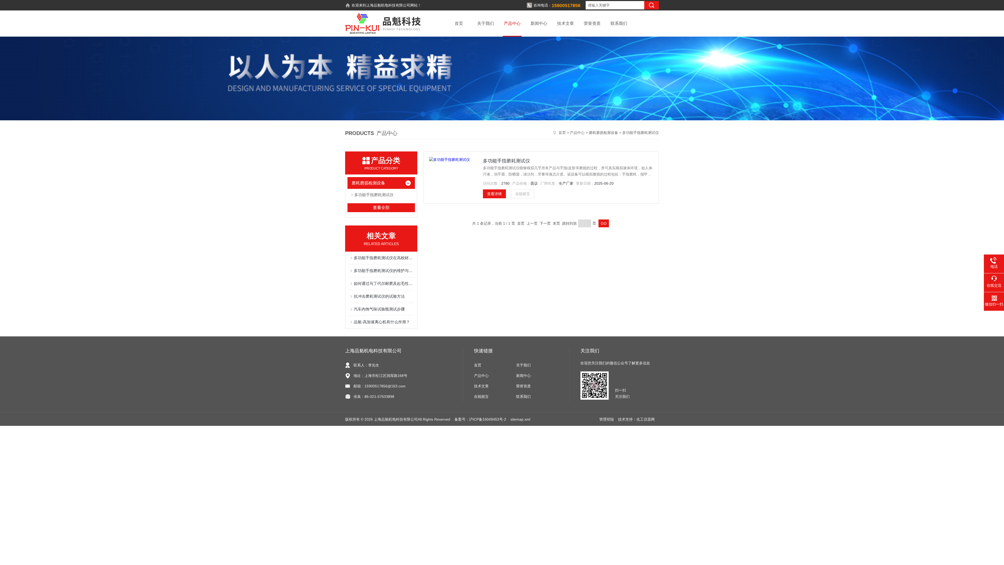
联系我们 (619, 23)
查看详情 (494, 194)
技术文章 (565, 23)
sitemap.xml (520, 419)
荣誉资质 (592, 23)
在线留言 (522, 194)
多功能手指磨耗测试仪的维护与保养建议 (384, 270)
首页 (459, 23)
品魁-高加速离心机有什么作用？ (382, 322)
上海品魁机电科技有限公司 (388, 5)
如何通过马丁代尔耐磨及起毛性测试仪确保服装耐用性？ (384, 283)
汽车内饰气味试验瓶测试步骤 (379, 309)
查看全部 (381, 207)
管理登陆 (606, 419)
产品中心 (512, 23)
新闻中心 (538, 23)
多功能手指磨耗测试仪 (373, 195)
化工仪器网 (645, 419)
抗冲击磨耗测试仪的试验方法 (379, 296)
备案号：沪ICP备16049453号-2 (480, 419)
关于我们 (485, 23)
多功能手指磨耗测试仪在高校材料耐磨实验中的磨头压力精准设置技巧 (384, 258)
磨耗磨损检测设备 (603, 133)
